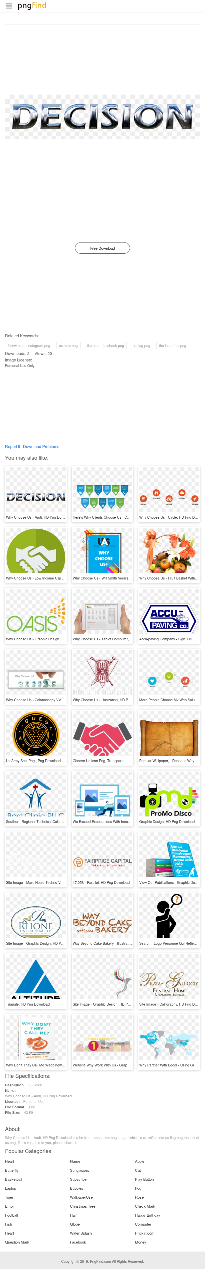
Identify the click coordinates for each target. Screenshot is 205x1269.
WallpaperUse (81, 1197)
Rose (139, 1197)
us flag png (141, 345)
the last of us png (172, 345)
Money (140, 1242)
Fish (8, 1224)
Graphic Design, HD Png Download (167, 821)
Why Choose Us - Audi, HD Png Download (39, 517)
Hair (73, 1215)
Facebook (78, 1242)
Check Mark (145, 1206)
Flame (75, 1161)
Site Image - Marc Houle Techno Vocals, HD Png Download (53, 882)
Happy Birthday (147, 1215)
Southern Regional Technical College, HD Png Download (51, 821)
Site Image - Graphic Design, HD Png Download (44, 943)
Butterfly (12, 1170)
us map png (68, 345)
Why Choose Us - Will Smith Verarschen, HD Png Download (120, 578)
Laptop (10, 1188)
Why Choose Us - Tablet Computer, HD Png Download (116, 638)
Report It (12, 446)
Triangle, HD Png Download (28, 1004)
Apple (139, 1161)
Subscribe (78, 1179)
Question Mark (17, 1242)
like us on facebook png (105, 345)
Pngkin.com (144, 1233)
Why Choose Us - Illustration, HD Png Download (111, 699)
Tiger (9, 1197)
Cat (138, 1170)
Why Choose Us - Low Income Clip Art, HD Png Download (52, 578)
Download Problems (41, 446)
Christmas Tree (82, 1206)
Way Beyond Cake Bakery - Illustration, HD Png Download (118, 943)
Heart (9, 1161)
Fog (138, 1188)
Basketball (13, 1179)
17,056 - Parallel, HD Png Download (101, 882)
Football (11, 1215)
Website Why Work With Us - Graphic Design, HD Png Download (124, 1064)
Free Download (102, 248)
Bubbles (76, 1188)
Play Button (144, 1179)
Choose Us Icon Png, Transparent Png (103, 760)
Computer (143, 1224)
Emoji (9, 1206)
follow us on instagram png (29, 345)
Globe (75, 1224)
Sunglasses (79, 1170)
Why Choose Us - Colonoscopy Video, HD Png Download (51, 699)
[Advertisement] (102, 60)
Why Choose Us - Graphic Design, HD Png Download (48, 638)
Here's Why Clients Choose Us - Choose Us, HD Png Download (123, 517)
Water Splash (81, 1233)
